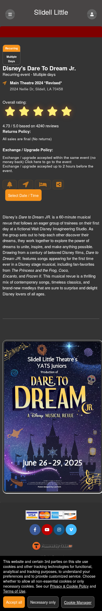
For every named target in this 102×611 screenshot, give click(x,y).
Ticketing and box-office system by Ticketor (52, 547)
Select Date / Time (23, 195)
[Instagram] (59, 529)
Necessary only (43, 602)
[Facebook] (35, 529)
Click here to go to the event (48, 161)
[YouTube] (47, 529)
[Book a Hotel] (43, 184)
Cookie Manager (78, 602)
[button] (92, 14)
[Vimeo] (71, 529)
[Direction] (26, 184)
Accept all (14, 602)
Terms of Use (14, 591)
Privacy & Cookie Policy (69, 586)
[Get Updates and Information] (9, 184)
